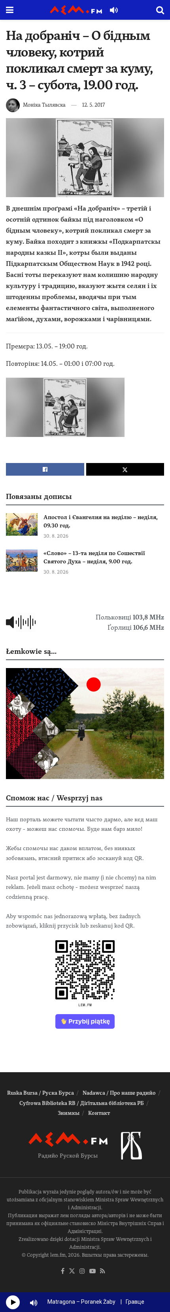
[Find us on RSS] (102, 1271)
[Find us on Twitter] (72, 1271)
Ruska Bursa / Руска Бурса (40, 1093)
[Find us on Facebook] (62, 1271)
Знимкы (68, 1113)
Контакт (99, 1113)
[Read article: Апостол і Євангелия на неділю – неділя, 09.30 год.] (22, 524)
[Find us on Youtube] (92, 1271)
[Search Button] (160, 10)
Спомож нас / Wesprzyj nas (54, 798)
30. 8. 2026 (55, 536)
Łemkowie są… (31, 651)
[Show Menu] (9, 10)
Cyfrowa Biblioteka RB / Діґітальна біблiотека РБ (81, 1103)
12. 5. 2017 (93, 105)
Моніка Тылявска (44, 105)
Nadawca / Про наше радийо (119, 1093)
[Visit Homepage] (76, 10)
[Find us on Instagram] (82, 1271)
